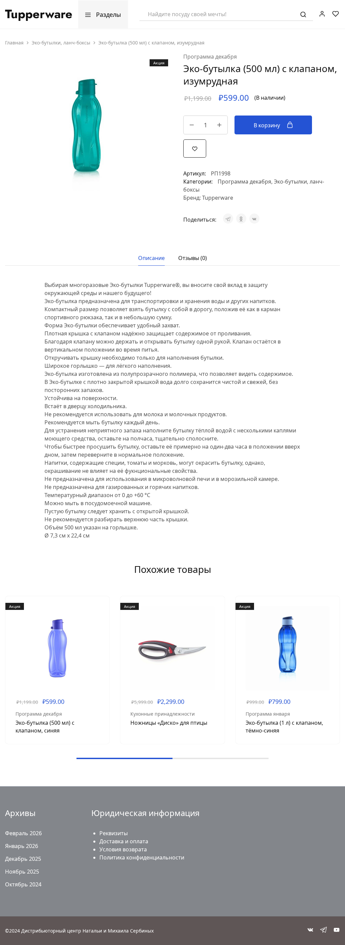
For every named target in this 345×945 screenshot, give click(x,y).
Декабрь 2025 (23, 858)
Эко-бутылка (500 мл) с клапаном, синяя (44, 727)
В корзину (267, 125)
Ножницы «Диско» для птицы (168, 722)
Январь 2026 (21, 846)
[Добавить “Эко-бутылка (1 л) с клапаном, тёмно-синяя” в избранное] (329, 626)
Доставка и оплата (123, 841)
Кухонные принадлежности (162, 714)
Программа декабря (210, 56)
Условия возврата (123, 849)
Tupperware (217, 197)
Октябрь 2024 (23, 884)
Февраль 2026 (23, 833)
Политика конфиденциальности (141, 857)
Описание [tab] (151, 258)
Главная (14, 42)
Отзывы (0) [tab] (192, 258)
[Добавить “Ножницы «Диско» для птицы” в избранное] (214, 626)
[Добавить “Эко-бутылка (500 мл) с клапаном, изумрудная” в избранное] (195, 148)
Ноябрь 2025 (22, 871)
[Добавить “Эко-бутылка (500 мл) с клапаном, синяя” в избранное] (99, 626)
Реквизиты (113, 833)
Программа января (268, 714)
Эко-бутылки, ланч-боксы (61, 42)
